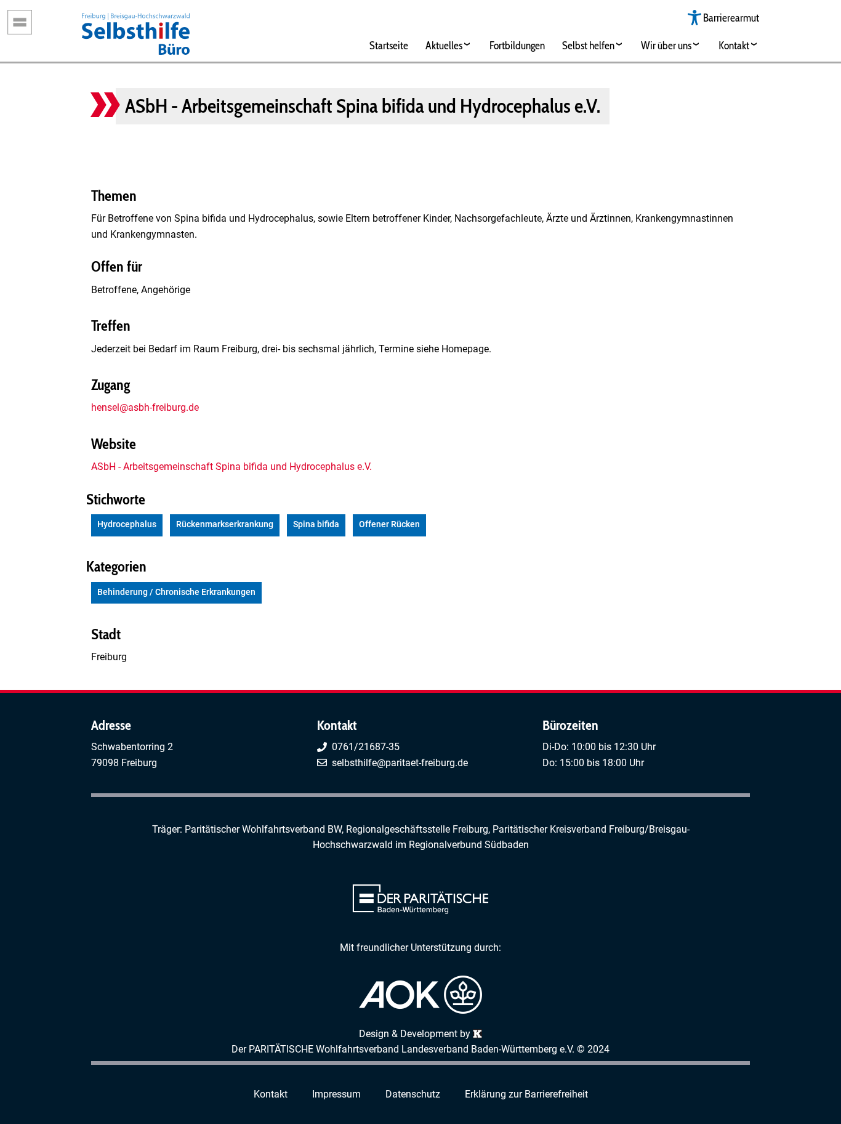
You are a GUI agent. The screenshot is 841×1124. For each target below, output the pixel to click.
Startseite (388, 45)
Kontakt (733, 45)
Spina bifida (316, 524)
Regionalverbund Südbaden (469, 845)
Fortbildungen (517, 45)
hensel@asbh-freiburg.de (145, 407)
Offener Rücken (389, 524)
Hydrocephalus (126, 524)
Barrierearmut (731, 17)
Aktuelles (443, 45)
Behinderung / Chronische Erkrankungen (176, 592)
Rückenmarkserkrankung (224, 524)
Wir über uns (666, 45)
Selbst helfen (588, 45)
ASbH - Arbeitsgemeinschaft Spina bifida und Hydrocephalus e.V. (231, 466)
